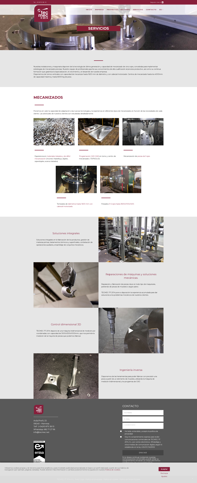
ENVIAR (143, 453)
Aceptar (164, 469)
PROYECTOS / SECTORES (118, 9)
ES (160, 9)
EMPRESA (99, 9)
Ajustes (164, 476)
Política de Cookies (112, 470)
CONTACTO (151, 9)
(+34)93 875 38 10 (46, 426)
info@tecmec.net (41, 432)
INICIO (89, 9)
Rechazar (164, 473)
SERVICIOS (138, 9)
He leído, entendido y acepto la (141, 432)
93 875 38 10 (42, 2)
